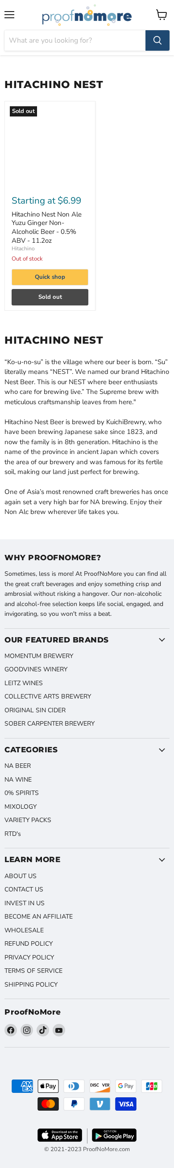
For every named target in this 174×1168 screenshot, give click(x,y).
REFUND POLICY (28, 943)
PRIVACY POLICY (29, 957)
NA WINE (18, 779)
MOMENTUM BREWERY (38, 656)
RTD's (12, 834)
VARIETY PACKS (27, 820)
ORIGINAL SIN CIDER (35, 710)
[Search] (157, 40)
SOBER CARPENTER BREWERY (49, 723)
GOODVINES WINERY (35, 669)
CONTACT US (23, 889)
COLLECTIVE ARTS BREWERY (47, 696)
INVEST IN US (24, 903)
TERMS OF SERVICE (33, 971)
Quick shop (50, 277)
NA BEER (17, 766)
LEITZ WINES (23, 683)
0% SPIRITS (21, 793)
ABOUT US (20, 876)
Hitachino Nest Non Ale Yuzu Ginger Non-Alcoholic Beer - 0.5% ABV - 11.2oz (47, 227)
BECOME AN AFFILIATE (38, 916)
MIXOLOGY (20, 807)
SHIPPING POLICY (31, 984)
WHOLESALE (24, 930)
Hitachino (23, 248)
